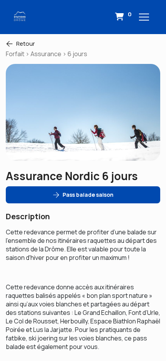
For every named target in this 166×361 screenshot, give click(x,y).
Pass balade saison (88, 194)
